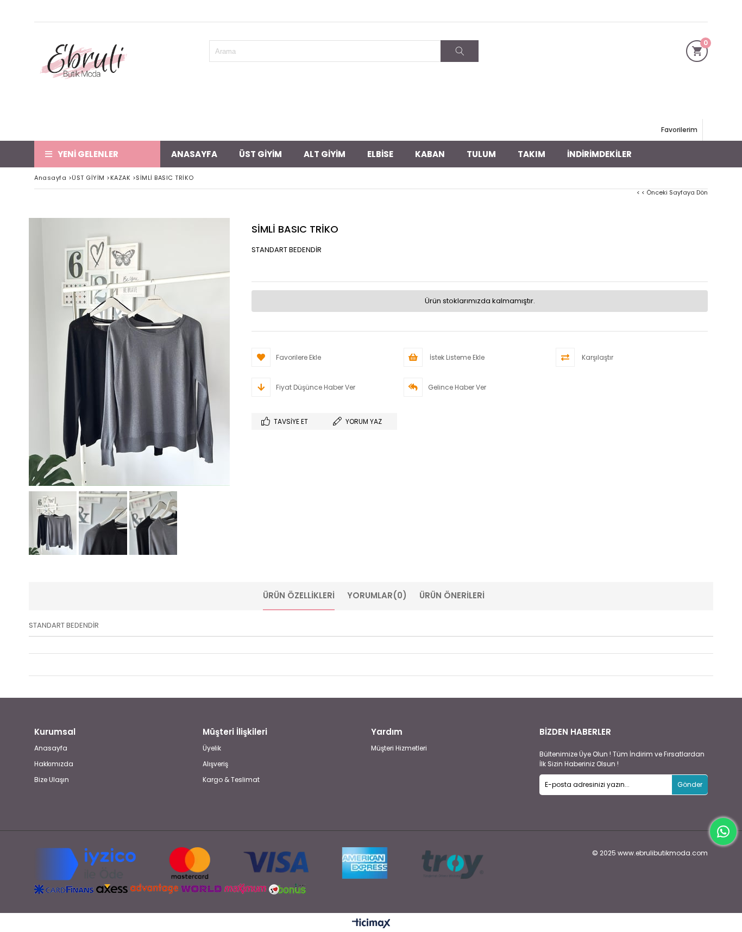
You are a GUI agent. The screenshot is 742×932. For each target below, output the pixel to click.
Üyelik (212, 748)
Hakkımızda (53, 764)
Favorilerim (679, 129)
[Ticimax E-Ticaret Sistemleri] (371, 923)
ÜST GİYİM (260, 154)
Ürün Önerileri (452, 595)
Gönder (689, 784)
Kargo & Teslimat (231, 779)
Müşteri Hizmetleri (399, 748)
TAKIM (531, 154)
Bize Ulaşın (51, 779)
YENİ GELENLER (88, 154)
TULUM (481, 154)
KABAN (430, 154)
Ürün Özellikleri (299, 595)
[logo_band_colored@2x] (258, 864)
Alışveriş (215, 764)
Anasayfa (50, 748)
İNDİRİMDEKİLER (599, 154)
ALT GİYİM (324, 154)
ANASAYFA (194, 154)
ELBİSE (380, 154)
